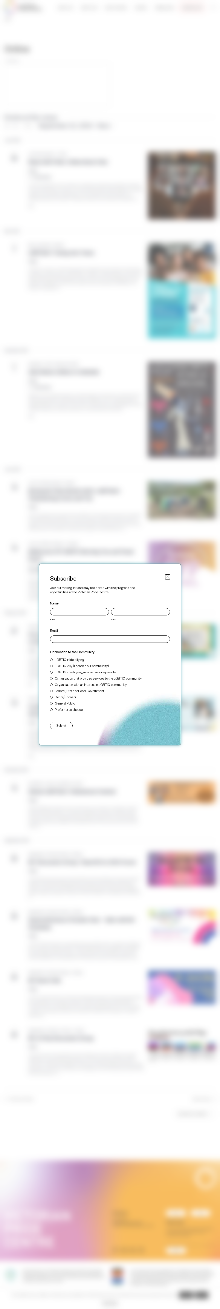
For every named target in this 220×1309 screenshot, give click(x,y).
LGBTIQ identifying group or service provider (86, 672)
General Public (65, 703)
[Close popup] (167, 577)
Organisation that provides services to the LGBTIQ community (98, 678)
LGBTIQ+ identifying (69, 659)
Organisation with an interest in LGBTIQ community (91, 684)
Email (54, 630)
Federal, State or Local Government (79, 691)
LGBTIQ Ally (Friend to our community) (82, 666)
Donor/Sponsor (65, 697)
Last (113, 619)
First (53, 619)
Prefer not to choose (69, 709)
